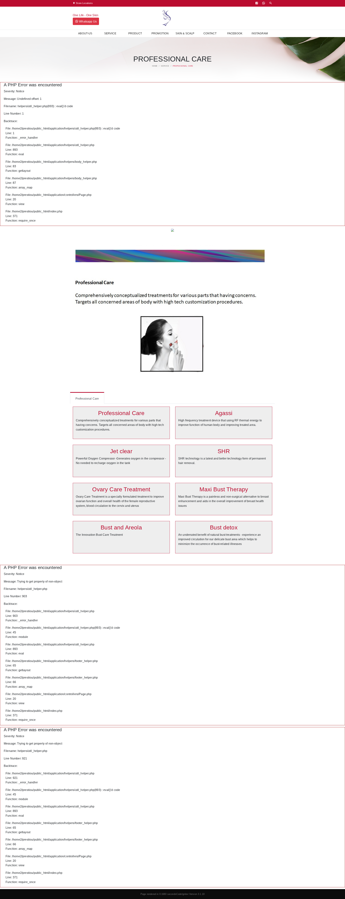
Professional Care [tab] (87, 398)
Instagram (260, 33)
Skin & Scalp (185, 33)
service (110, 33)
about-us (85, 33)
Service (165, 66)
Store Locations (84, 3)
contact (210, 33)
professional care (183, 66)
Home (155, 66)
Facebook (234, 33)
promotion (160, 33)
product (135, 33)
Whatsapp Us (87, 21)
